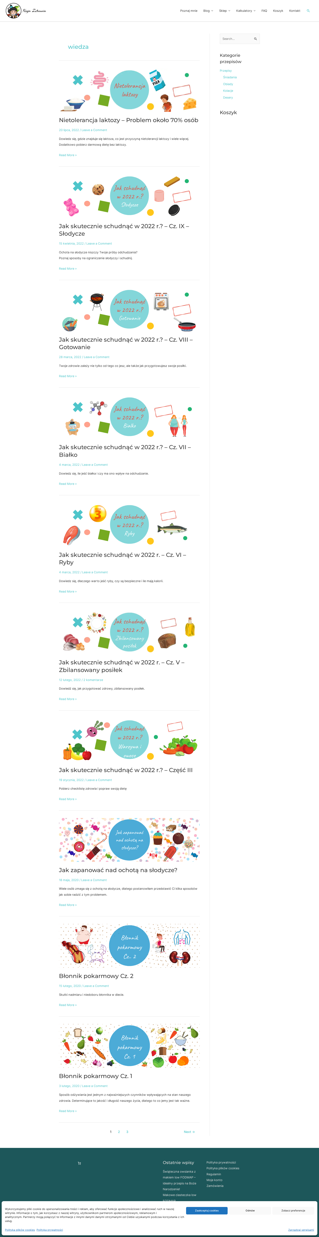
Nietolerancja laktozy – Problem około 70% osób (128, 120)
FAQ (264, 10)
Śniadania (230, 77)
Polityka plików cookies (20, 1230)
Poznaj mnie (188, 10)
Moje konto (214, 1180)
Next (189, 1132)
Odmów (250, 1210)
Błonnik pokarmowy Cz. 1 (95, 1076)
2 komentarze (93, 680)
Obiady (228, 84)
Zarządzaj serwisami (301, 1230)
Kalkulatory (244, 10)
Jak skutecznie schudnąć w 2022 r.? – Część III (126, 770)
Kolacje (228, 90)
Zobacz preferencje (293, 1210)
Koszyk (278, 10)
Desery (228, 97)
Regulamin (214, 1174)
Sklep (223, 10)
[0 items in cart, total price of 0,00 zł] (79, 1163)
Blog (206, 10)
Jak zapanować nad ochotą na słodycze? (118, 870)
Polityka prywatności (50, 1230)
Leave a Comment (94, 130)
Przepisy (226, 70)
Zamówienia (215, 1186)
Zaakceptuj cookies (207, 1210)
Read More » (68, 155)
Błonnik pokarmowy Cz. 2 (96, 975)
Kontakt (294, 10)
